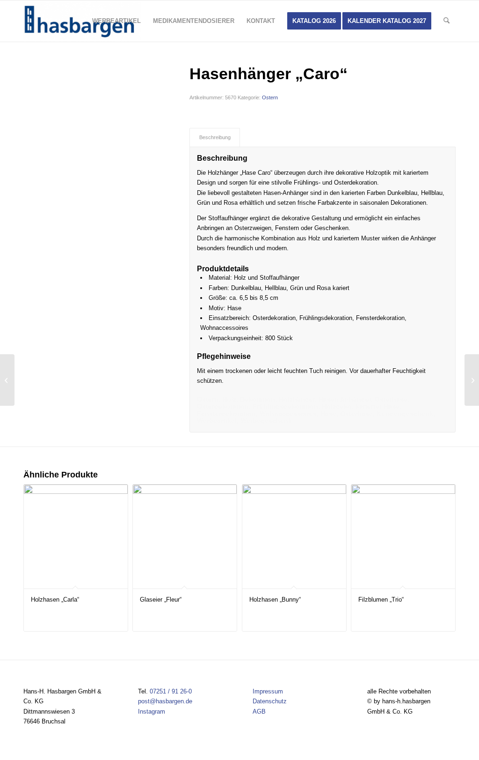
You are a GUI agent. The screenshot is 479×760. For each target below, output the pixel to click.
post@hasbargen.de (165, 701)
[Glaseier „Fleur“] (471, 380)
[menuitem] (116, 21)
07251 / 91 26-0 (171, 691)
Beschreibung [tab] (215, 137)
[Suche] (446, 21)
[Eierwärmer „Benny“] (7, 380)
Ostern (270, 97)
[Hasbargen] (82, 21)
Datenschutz (270, 701)
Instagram (151, 711)
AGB (259, 711)
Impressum (268, 691)
